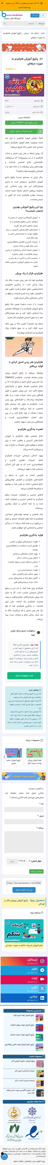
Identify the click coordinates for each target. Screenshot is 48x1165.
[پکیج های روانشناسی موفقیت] (24, 776)
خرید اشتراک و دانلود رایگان (21, 131)
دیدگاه (40, 828)
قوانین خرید (36, 1161)
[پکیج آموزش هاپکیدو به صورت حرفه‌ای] (24, 85)
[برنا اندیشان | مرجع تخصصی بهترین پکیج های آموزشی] (12, 15)
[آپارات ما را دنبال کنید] (42, 979)
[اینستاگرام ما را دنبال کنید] (42, 961)
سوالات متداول (18, 1161)
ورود (43, 1161)
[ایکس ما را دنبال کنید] (42, 988)
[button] (2, 3)
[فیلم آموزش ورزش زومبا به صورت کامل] (34, 752)
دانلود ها (35, 33)
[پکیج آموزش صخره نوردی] (13, 752)
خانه (43, 33)
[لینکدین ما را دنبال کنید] (42, 998)
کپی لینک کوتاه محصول (24, 890)
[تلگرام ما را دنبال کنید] (42, 970)
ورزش (26, 33)
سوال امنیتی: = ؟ (30, 861)
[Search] (5, 23)
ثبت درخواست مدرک (24, 675)
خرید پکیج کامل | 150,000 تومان (24, 122)
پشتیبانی (28, 1161)
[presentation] (4, 757)
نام (42, 803)
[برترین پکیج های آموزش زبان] (24, 47)
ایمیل (41, 816)
